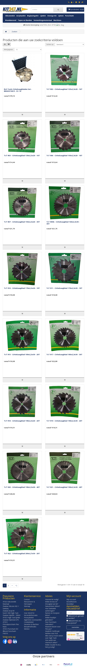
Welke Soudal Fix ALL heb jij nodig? (53, 646)
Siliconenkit (10, 16)
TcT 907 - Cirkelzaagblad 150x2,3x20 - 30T (22, 222)
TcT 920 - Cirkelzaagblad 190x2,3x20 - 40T (22, 487)
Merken (27, 629)
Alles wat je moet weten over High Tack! (54, 637)
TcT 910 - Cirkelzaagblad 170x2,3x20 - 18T (22, 288)
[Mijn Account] (72, 2)
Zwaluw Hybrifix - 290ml (11, 615)
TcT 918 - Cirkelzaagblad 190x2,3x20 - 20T (22, 421)
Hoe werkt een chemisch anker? (51, 641)
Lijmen (61, 16)
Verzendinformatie (30, 615)
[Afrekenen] (82, 2)
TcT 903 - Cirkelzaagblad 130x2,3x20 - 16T (22, 155)
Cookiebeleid (28, 622)
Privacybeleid (29, 617)
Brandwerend (10, 20)
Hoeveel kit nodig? (52, 599)
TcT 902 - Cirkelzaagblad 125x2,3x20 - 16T (64, 89)
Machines (57, 20)
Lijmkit (43, 16)
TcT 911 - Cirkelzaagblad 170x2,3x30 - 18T (64, 288)
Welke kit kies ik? (51, 602)
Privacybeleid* (71, 623)
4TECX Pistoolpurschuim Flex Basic (11, 624)
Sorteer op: (50, 44)
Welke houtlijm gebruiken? (50, 618)
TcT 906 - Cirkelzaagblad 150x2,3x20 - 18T (64, 155)
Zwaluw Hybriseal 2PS (11, 620)
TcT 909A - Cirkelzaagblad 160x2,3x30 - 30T (63, 223)
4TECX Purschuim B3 (10, 629)
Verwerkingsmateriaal (43, 20)
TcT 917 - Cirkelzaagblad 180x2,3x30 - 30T (64, 354)
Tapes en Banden (25, 20)
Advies (48, 596)
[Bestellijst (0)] (76, 2)
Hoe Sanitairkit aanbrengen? (50, 609)
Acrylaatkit (21, 16)
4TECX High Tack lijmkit (11, 617)
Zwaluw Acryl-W (8, 611)
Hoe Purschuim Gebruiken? (50, 623)
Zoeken (14, 31)
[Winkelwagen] (79, 2)
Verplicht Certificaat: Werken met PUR (52, 632)
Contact (27, 599)
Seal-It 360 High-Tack (10, 613)
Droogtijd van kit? (51, 604)
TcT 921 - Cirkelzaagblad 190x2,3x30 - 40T (64, 487)
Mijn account (71, 599)
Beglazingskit (33, 16)
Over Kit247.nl (29, 613)
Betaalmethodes (30, 627)
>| (16, 585)
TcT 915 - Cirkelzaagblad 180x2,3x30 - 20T (22, 354)
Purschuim (69, 16)
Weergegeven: (8, 49)
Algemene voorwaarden (33, 620)
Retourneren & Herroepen (29, 603)
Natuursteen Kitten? (52, 606)
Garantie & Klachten (31, 624)
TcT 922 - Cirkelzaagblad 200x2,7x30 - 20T (22, 553)
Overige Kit (52, 16)
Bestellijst (70, 604)
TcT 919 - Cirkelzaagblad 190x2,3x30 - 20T (64, 421)
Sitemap (27, 606)
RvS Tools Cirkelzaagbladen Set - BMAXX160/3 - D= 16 (18, 90)
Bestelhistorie (71, 602)
